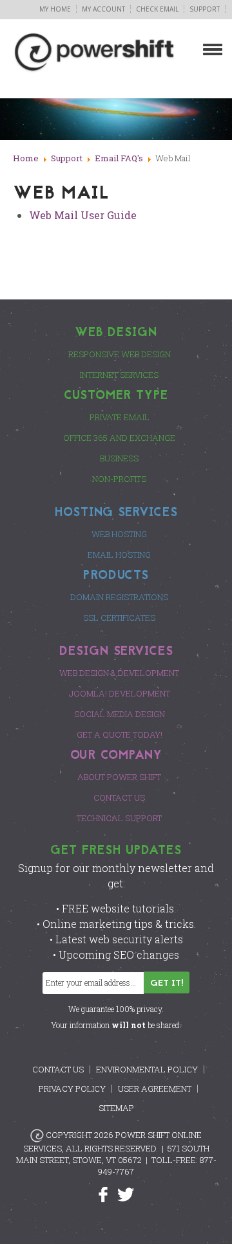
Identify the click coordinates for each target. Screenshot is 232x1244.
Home (26, 158)
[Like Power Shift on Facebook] (108, 1193)
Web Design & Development (119, 673)
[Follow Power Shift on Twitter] (125, 1193)
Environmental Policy (147, 1069)
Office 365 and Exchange (119, 437)
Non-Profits (119, 478)
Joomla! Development (119, 693)
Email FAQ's (119, 158)
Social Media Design (119, 714)
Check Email (157, 9)
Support (204, 9)
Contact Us (119, 797)
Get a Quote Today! (119, 734)
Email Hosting (119, 554)
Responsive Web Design (119, 354)
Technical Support (119, 818)
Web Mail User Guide (83, 215)
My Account (103, 9)
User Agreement (154, 1088)
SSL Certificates (119, 617)
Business (119, 458)
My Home (55, 9)
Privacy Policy (72, 1088)
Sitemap (116, 1108)
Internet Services (119, 374)
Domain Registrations (119, 597)
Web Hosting (119, 534)
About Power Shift (119, 777)
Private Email (120, 417)
